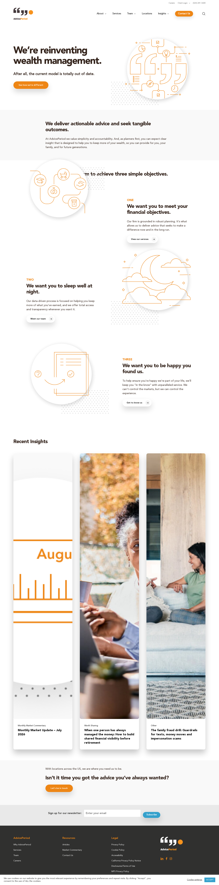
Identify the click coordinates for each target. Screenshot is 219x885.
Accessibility (117, 855)
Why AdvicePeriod (22, 845)
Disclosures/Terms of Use (123, 866)
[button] (30, 85)
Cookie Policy (117, 850)
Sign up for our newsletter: (65, 813)
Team (16, 855)
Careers (17, 861)
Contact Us (67, 855)
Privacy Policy (117, 845)
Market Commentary (72, 850)
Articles (65, 845)
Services (17, 850)
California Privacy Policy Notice (126, 861)
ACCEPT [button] (209, 880)
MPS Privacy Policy (120, 871)
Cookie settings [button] (194, 880)
